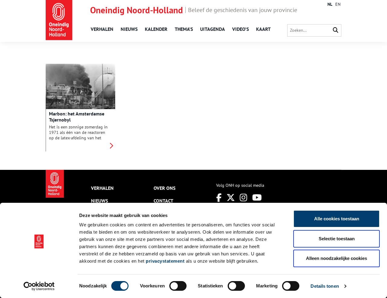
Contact (163, 201)
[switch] (178, 286)
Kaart (263, 29)
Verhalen (102, 29)
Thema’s (184, 29)
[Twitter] (230, 197)
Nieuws (129, 29)
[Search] (335, 30)
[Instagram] (243, 197)
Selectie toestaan (337, 238)
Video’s (240, 29)
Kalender (156, 29)
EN (337, 4)
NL (329, 4)
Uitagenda (212, 29)
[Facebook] (219, 197)
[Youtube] (257, 197)
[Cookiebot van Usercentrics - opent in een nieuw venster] (39, 286)
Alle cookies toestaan (336, 218)
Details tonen (325, 286)
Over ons (164, 188)
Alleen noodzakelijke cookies (336, 258)
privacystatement (165, 261)
